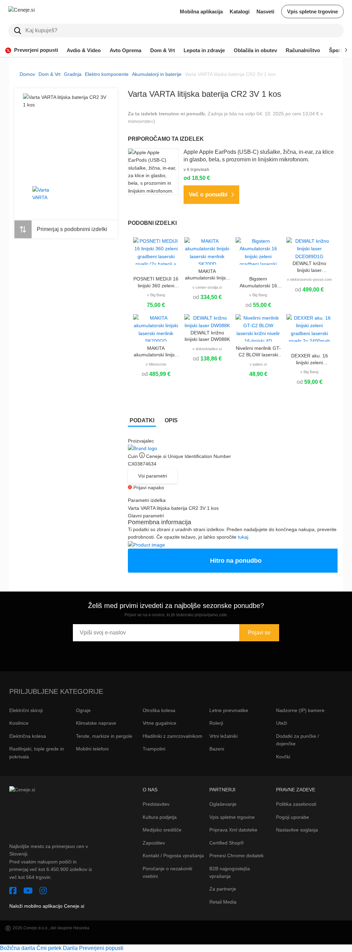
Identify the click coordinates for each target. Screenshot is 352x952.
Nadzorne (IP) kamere (300, 710)
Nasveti (265, 11)
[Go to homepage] (35, 11)
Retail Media (222, 902)
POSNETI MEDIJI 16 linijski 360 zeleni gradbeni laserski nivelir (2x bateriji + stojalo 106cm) (155, 282)
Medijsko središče (162, 830)
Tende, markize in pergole (104, 736)
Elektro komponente (107, 74)
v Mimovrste (156, 364)
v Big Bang (156, 295)
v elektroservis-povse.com (309, 279)
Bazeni (216, 749)
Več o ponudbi (208, 194)
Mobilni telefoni (92, 749)
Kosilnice (19, 723)
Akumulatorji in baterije (157, 74)
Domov (27, 74)
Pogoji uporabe (292, 817)
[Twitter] (28, 891)
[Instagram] (43, 891)
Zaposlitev (154, 843)
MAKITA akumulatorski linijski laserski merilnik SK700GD (156, 351)
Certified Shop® (226, 843)
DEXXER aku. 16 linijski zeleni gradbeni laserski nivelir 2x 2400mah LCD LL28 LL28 (309, 359)
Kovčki (283, 756)
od (207, 297)
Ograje (83, 710)
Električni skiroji (26, 710)
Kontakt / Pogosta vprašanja (173, 855)
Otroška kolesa (159, 710)
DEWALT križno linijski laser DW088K (207, 336)
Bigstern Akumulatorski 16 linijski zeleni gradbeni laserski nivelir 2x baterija (258, 282)
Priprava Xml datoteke (233, 830)
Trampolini (154, 749)
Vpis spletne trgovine (312, 11)
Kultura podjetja (160, 817)
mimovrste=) (141, 121)
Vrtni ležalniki (223, 736)
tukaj (243, 537)
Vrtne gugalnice (159, 723)
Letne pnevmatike (228, 710)
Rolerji (216, 723)
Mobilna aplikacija (201, 11)
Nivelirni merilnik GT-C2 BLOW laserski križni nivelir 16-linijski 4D (258, 351)
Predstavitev (156, 804)
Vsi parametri (152, 476)
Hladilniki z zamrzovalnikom (172, 736)
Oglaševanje (222, 804)
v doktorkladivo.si (207, 349)
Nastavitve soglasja (297, 830)
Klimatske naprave (96, 723)
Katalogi (240, 11)
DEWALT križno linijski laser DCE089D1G (309, 267)
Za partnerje (222, 889)
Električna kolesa (27, 736)
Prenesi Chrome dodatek (236, 855)
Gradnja (72, 74)
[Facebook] (12, 891)
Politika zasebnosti (296, 804)
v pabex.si (258, 364)
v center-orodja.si (207, 287)
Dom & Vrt (49, 74)
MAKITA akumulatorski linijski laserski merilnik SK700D (207, 275)
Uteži (281, 723)
